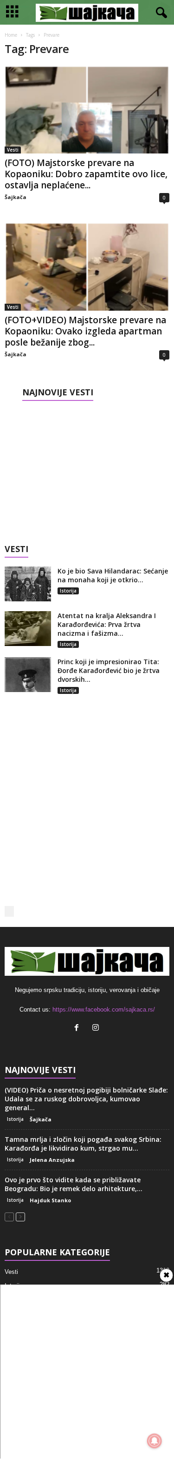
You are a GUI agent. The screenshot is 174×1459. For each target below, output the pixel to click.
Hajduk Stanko (50, 1200)
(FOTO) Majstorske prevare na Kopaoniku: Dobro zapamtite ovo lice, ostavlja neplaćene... (86, 174)
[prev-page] (9, 1216)
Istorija (68, 590)
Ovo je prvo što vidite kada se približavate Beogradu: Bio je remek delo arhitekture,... (73, 1184)
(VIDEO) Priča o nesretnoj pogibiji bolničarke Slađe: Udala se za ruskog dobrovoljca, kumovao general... (86, 1099)
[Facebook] (78, 1028)
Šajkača (15, 196)
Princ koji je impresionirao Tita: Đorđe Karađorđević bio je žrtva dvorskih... (109, 670)
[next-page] (20, 1216)
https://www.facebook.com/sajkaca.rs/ (103, 1009)
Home (11, 35)
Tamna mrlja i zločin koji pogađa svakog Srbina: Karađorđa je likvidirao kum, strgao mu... (83, 1144)
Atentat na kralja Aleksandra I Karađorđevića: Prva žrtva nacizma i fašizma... (107, 624)
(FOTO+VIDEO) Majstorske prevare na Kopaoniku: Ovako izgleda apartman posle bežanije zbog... (85, 331)
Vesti (13, 150)
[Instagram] (96, 1028)
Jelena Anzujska (52, 1159)
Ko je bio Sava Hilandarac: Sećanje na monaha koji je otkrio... (113, 575)
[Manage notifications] (154, 1440)
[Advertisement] (87, 469)
